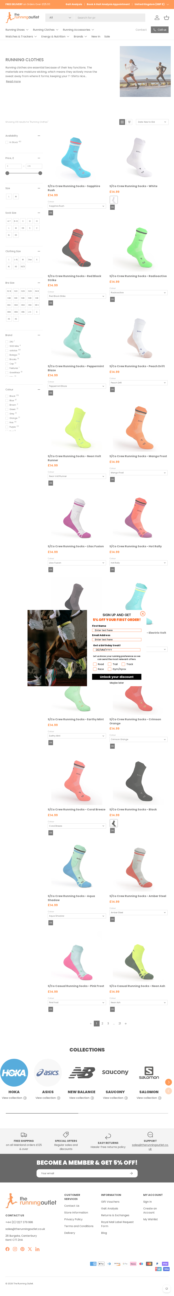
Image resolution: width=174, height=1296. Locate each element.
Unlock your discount (117, 677)
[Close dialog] (142, 613)
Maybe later (117, 682)
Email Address (101, 635)
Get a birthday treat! (107, 645)
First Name (99, 626)
